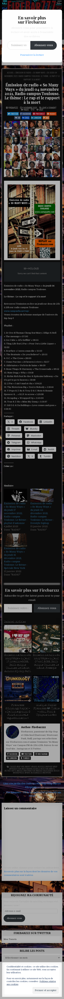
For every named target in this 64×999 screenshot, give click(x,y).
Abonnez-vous (43, 45)
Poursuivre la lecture (32, 55)
